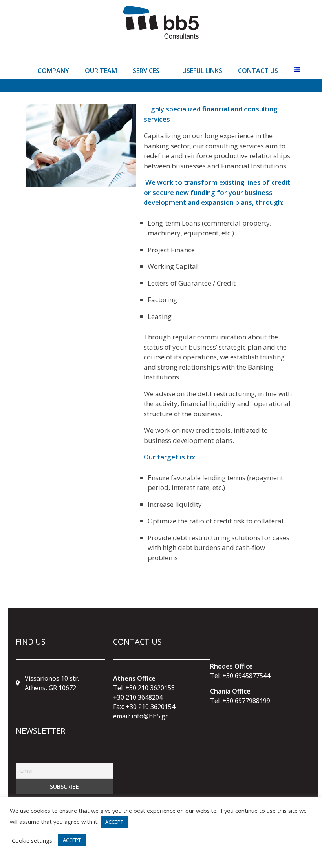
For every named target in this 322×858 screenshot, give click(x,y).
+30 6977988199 (246, 700)
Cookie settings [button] (32, 840)
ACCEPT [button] (114, 821)
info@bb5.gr (150, 716)
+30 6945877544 (246, 675)
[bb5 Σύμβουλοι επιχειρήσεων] (161, 22)
